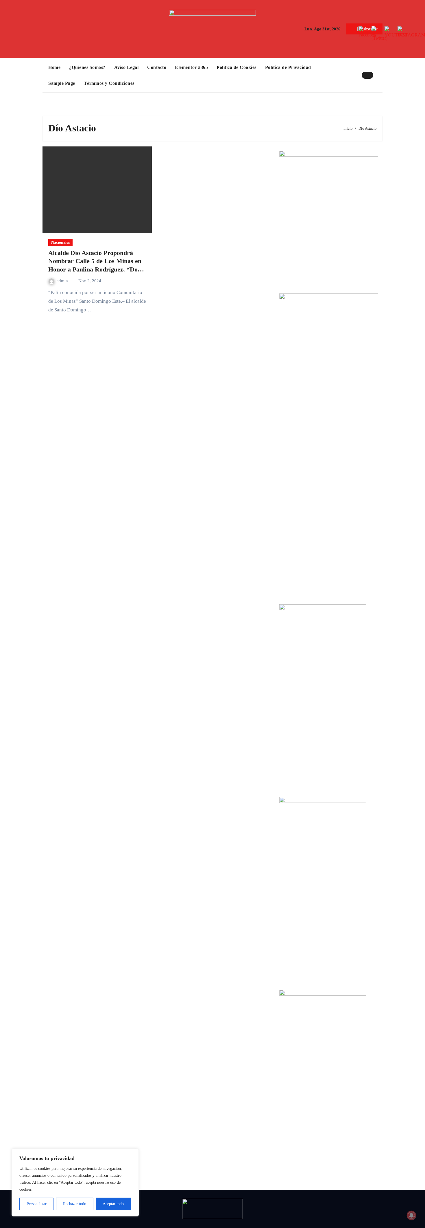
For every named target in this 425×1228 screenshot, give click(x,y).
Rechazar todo (74, 1204)
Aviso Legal (126, 67)
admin (63, 280)
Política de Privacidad (288, 67)
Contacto (156, 67)
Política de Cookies (236, 67)
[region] (75, 1182)
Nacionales (60, 242)
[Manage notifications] (411, 1215)
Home (54, 67)
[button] (379, 75)
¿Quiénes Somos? (87, 67)
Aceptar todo (113, 1204)
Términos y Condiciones (109, 83)
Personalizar (37, 1204)
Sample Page (61, 83)
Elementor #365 (191, 67)
